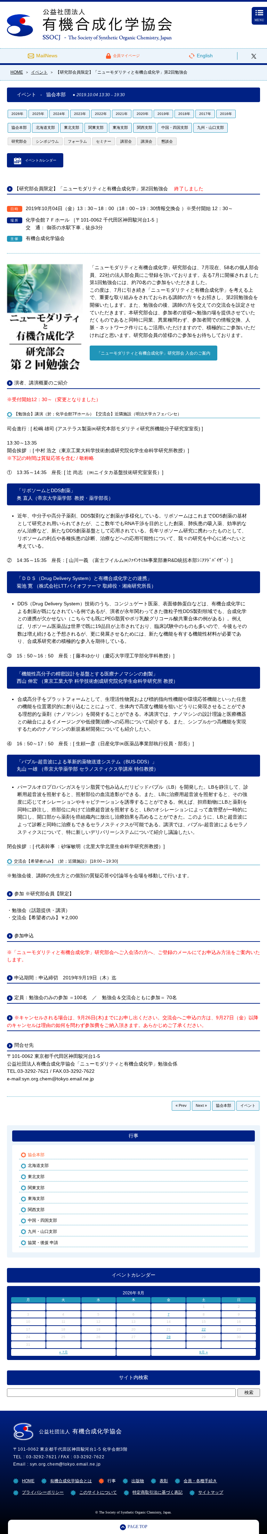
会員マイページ (126, 55)
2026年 (17, 114)
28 (169, 1337)
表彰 (164, 1480)
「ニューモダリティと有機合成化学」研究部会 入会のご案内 (153, 353)
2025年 (38, 114)
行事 (133, 1135)
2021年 (122, 114)
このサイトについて (98, 1492)
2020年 (142, 114)
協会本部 (19, 127)
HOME (28, 1480)
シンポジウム (47, 141)
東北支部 (71, 127)
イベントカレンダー (40, 160)
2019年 (163, 114)
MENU (259, 20)
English (205, 55)
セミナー (103, 141)
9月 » (203, 1352)
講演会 (146, 141)
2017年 (205, 114)
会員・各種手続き (200, 1480)
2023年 (80, 114)
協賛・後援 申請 (43, 1242)
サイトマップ (210, 1492)
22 (204, 1329)
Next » (201, 1105)
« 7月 (63, 1352)
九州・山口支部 (210, 127)
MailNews (46, 55)
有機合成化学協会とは (71, 1480)
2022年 (101, 114)
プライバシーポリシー (43, 1492)
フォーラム (77, 141)
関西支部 (144, 127)
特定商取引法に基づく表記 (157, 1492)
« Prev (181, 1105)
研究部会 (19, 141)
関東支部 (96, 127)
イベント (248, 1105)
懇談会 (167, 141)
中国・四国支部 (174, 127)
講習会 (126, 141)
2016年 (226, 114)
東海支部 (120, 127)
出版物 (137, 1480)
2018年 (184, 114)
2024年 (59, 114)
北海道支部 (45, 127)
